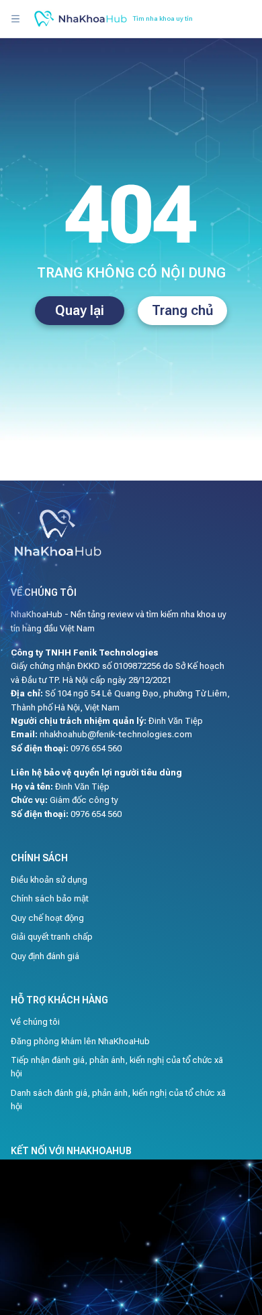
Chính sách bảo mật (50, 898)
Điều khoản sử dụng (49, 880)
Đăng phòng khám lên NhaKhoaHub (80, 1041)
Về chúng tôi (35, 1022)
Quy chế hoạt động (47, 918)
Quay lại (79, 310)
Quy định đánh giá (45, 956)
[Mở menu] (15, 18)
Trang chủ (183, 310)
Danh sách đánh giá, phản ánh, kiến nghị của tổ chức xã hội (118, 1099)
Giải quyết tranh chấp (52, 937)
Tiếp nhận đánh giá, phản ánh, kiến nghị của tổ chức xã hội (117, 1066)
